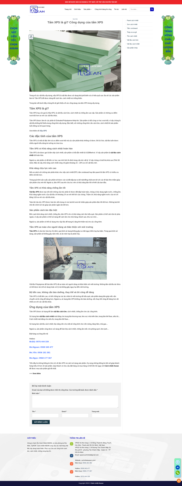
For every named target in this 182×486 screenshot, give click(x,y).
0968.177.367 (87, 471)
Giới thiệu (77, 9)
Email (64, 411)
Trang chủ (68, 9)
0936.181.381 (87, 463)
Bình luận (36, 393)
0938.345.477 (85, 468)
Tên (34, 411)
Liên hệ (124, 9)
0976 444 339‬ (85, 476)
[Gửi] (152, 9)
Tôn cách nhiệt (132, 36)
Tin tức (116, 9)
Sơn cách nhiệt (132, 24)
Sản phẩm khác (132, 48)
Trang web (95, 411)
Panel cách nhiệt (132, 20)
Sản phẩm (87, 9)
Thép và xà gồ (132, 32)
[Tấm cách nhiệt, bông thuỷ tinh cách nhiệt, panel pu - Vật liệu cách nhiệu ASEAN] (41, 9)
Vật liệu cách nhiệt (133, 44)
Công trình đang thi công (103, 9)
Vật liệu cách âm (132, 40)
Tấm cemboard (132, 28)
